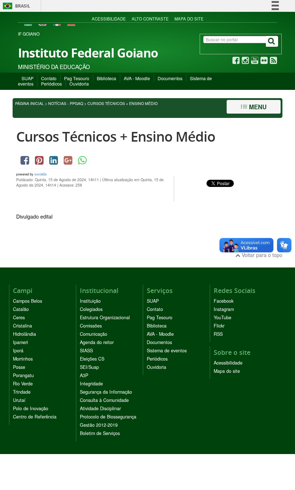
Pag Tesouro (76, 78)
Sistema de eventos (167, 350)
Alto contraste (150, 19)
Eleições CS (92, 359)
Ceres (19, 317)
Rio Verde (23, 383)
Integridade (91, 383)
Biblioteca (106, 78)
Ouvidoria (79, 84)
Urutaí (19, 400)
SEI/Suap (89, 367)
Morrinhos (23, 359)
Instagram (224, 309)
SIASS (86, 350)
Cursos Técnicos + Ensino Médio (115, 136)
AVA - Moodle (137, 78)
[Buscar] (272, 41)
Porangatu (23, 375)
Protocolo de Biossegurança (108, 416)
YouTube (222, 317)
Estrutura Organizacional (105, 317)
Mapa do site (189, 19)
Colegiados (91, 309)
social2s (41, 174)
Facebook (223, 301)
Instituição (90, 301)
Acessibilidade (109, 19)
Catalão (21, 309)
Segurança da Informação (106, 392)
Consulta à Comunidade (104, 400)
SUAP (27, 78)
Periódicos (51, 84)
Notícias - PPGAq (65, 103)
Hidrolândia (24, 334)
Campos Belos (27, 301)
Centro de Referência (34, 416)
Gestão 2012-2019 (99, 425)
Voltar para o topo (261, 254)
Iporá (18, 350)
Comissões (91, 325)
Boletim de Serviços (100, 433)
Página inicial (29, 103)
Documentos (170, 78)
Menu (257, 106)
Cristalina (22, 325)
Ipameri (20, 342)
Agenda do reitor (97, 342)
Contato (48, 78)
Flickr (219, 325)
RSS (218, 334)
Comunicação (93, 334)
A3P (84, 375)
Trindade (22, 392)
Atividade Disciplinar (100, 408)
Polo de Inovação (30, 408)
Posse (19, 367)
